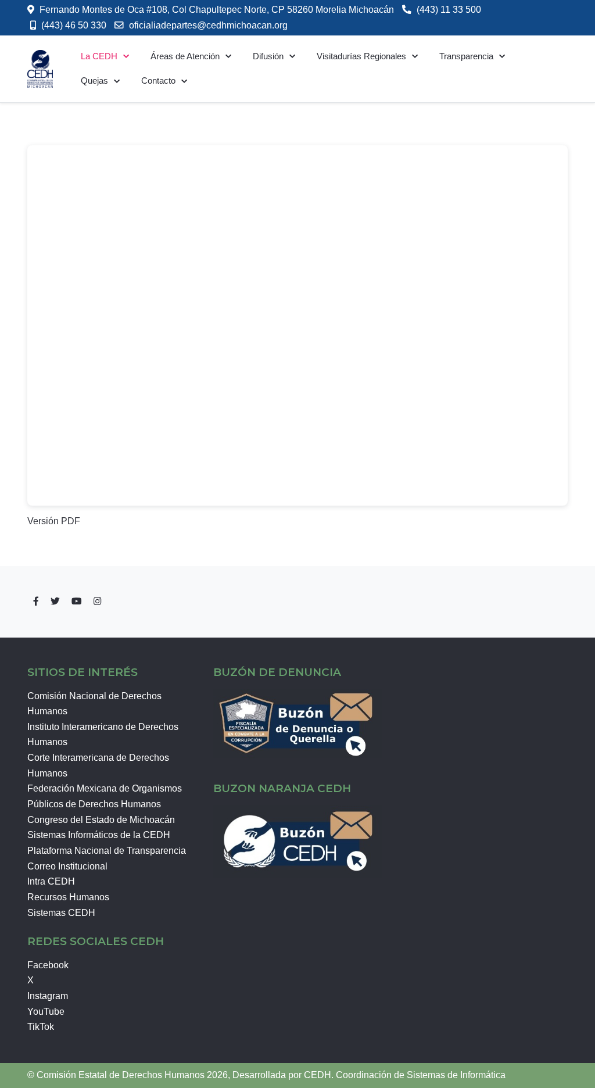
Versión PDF (53, 521)
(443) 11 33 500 (449, 10)
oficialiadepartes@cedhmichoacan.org (208, 25)
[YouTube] (76, 601)
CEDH (317, 1075)
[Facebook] (36, 601)
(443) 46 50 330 (73, 25)
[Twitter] (55, 601)
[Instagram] (98, 601)
